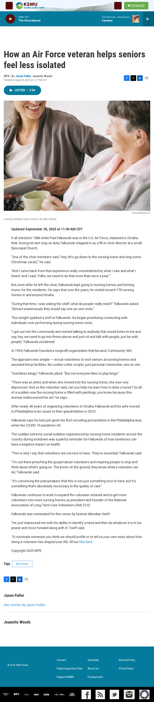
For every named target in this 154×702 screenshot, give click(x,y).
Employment (95, 677)
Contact (61, 660)
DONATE (138, 6)
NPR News (22, 563)
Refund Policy (127, 660)
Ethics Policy (126, 668)
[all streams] (148, 18)
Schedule (93, 660)
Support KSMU (65, 677)
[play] (10, 19)
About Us (93, 668)
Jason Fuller (23, 76)
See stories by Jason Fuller (24, 604)
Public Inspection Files (69, 668)
